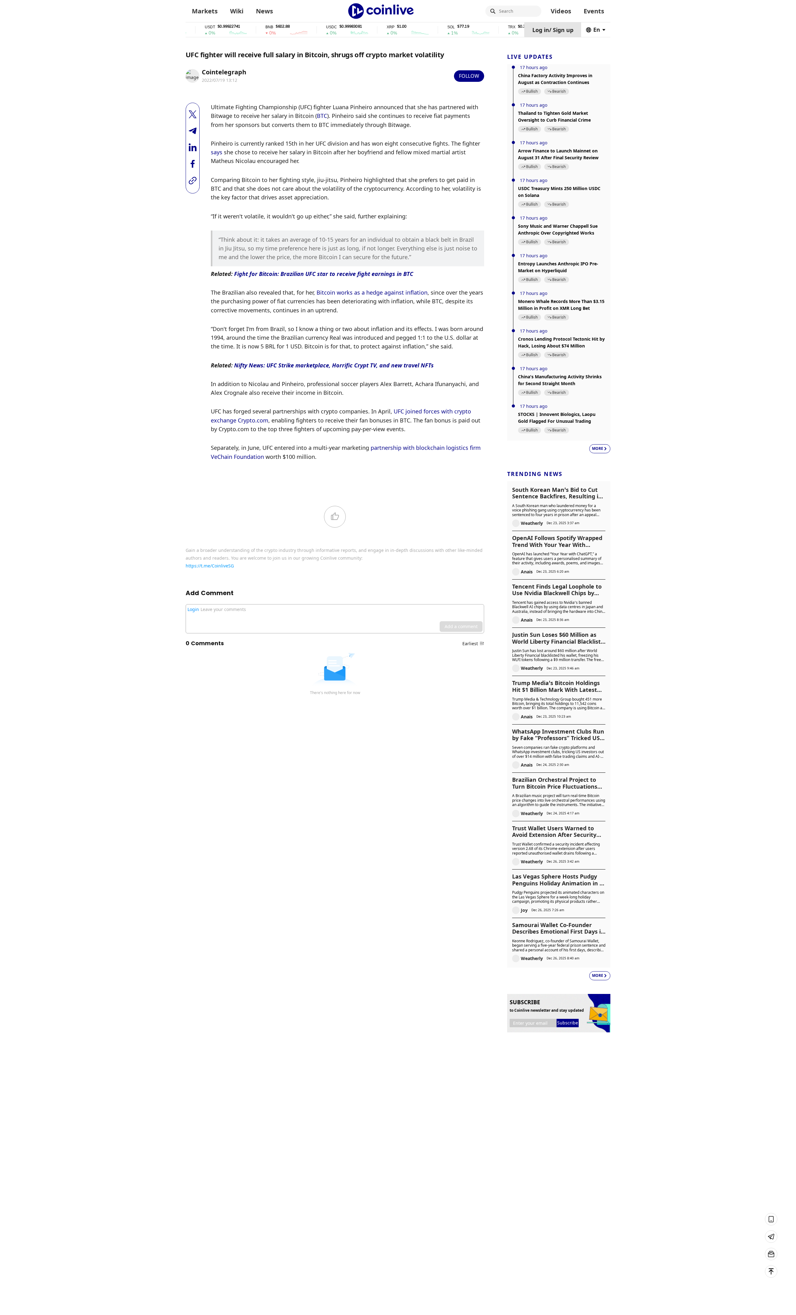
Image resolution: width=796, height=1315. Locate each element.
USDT (187, 27)
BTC (322, 115)
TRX (488, 27)
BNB (246, 27)
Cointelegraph (224, 72)
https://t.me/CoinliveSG (210, 566)
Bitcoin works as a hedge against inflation (372, 292)
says (216, 152)
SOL (428, 27)
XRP (367, 27)
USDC (308, 27)
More (597, 448)
